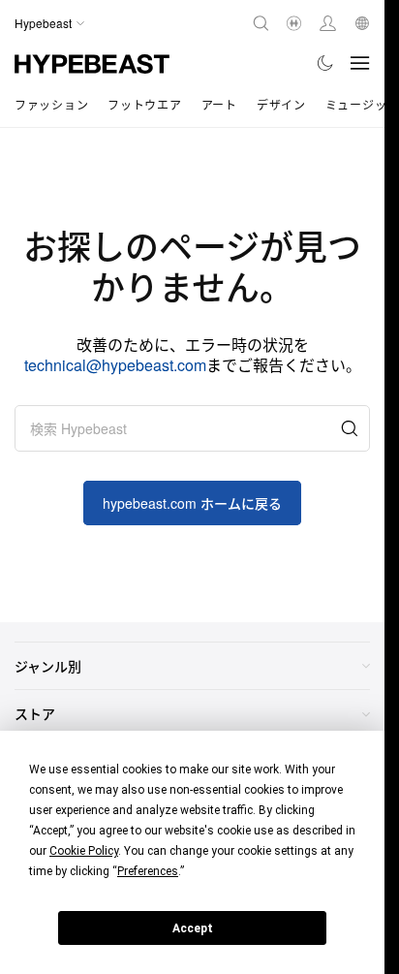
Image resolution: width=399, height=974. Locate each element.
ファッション (51, 104)
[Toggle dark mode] (326, 63)
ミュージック (362, 104)
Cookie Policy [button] (83, 851)
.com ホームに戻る (192, 503)
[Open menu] (360, 63)
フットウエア (144, 104)
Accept (192, 928)
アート (219, 104)
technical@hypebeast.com (115, 365)
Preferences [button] (147, 871)
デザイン (281, 104)
